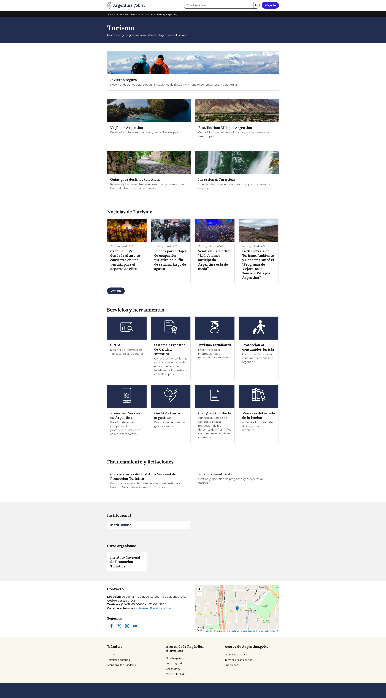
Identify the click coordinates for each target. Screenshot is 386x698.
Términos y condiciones (238, 659)
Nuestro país (173, 658)
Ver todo (116, 290)
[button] (237, 608)
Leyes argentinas (176, 663)
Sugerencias (232, 665)
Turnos (111, 654)
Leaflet (209, 630)
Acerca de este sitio (236, 654)
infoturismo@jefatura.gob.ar (152, 608)
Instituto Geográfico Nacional (242, 630)
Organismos (173, 668)
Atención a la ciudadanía (121, 665)
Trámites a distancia (118, 659)
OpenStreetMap (268, 630)
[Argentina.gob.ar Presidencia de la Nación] (126, 5)
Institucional (121, 525)
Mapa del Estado (175, 674)
